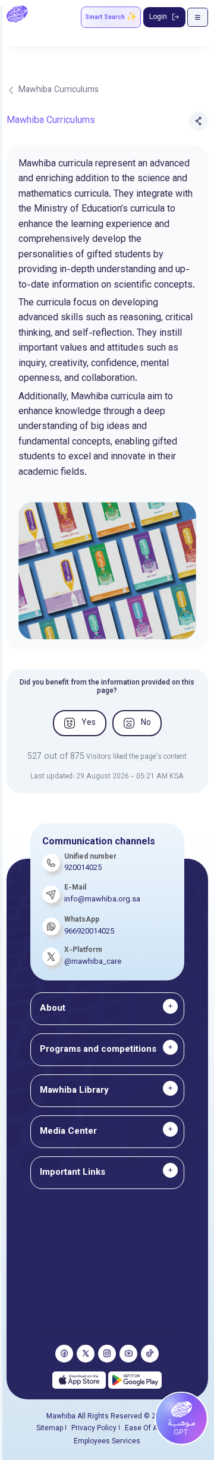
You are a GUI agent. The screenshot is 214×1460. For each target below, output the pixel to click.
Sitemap (49, 1428)
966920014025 (89, 932)
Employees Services (107, 1441)
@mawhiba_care (92, 962)
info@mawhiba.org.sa (102, 900)
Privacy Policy (94, 1428)
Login (158, 17)
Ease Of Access (151, 1428)
